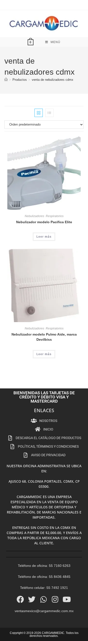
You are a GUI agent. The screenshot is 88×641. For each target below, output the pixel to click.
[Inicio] (6, 80)
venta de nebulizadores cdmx (52, 80)
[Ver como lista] (49, 113)
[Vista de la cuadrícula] (38, 113)
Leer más (44, 236)
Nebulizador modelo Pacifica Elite (44, 222)
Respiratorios (55, 216)
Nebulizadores (34, 216)
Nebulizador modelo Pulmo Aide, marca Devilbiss (44, 336)
